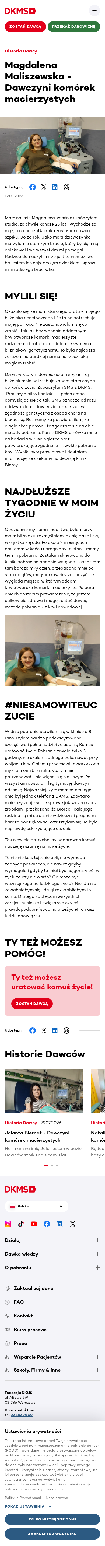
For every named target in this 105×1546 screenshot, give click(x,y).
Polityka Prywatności (23, 1498)
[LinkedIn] (60, 1223)
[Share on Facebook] (32, 187)
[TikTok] (21, 1223)
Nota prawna (57, 1498)
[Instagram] (8, 1223)
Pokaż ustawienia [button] (24, 1506)
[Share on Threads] (66, 187)
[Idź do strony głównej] (20, 10)
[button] (94, 10)
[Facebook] (47, 1223)
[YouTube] (34, 1223)
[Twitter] (72, 1223)
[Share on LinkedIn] (55, 187)
